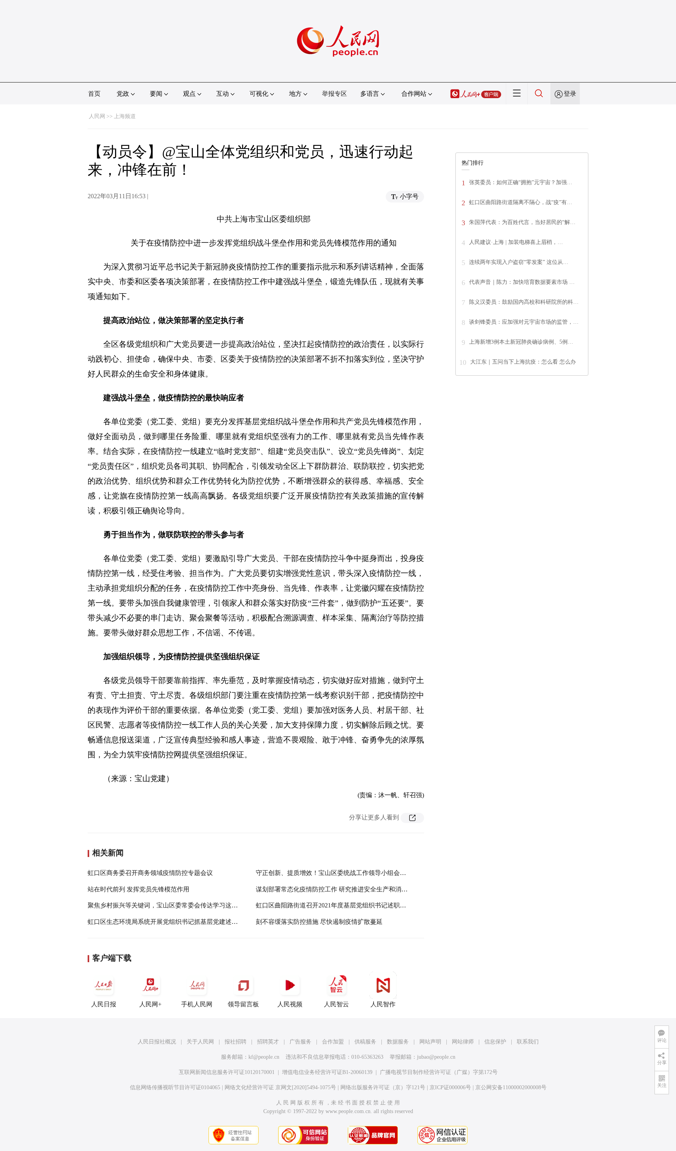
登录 (570, 93)
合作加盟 (333, 1042)
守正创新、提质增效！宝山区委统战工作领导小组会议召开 (337, 873)
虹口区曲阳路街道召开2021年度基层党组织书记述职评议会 (337, 905)
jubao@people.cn (436, 1057)
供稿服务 (365, 1042)
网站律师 (463, 1042)
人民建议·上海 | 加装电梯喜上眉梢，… (516, 242)
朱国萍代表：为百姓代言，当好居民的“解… (522, 222)
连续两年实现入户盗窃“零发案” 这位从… (518, 262)
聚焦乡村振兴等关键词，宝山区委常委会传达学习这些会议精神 (175, 905)
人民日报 (103, 1004)
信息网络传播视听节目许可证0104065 (175, 1087)
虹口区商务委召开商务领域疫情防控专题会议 (150, 873)
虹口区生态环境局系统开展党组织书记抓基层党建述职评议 (169, 921)
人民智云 (336, 1004)
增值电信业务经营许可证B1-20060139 (327, 1072)
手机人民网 (196, 1004)
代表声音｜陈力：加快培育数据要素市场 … (522, 282)
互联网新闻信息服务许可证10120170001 (227, 1072)
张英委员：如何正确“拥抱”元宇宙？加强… (520, 182)
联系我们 (528, 1042)
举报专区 (334, 93)
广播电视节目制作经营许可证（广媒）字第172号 (439, 1072)
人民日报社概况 (157, 1042)
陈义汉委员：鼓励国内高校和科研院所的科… (524, 302)
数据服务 (398, 1042)
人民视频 (289, 1004)
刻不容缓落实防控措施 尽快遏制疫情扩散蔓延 (319, 921)
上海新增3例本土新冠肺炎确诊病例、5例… (521, 342)
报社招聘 (235, 1042)
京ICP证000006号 (450, 1087)
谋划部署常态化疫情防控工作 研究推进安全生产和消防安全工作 (344, 889)
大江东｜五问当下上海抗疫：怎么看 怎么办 (523, 362)
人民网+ (150, 1004)
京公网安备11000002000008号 (511, 1087)
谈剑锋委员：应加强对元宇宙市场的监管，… (524, 322)
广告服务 (300, 1042)
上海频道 (125, 116)
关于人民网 (200, 1042)
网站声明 (430, 1042)
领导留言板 (243, 1004)
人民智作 (383, 1004)
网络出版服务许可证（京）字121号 (382, 1087)
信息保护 (495, 1042)
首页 (94, 93)
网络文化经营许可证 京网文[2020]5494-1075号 (280, 1087)
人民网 (97, 116)
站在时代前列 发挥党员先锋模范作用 (138, 889)
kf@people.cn (263, 1057)
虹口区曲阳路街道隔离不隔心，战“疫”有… (520, 202)
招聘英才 (268, 1042)
